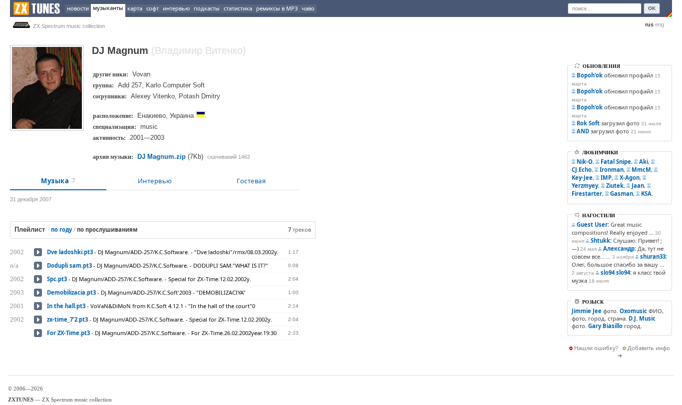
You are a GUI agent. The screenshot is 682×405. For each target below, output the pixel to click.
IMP (606, 177)
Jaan (638, 185)
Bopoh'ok (590, 75)
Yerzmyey (585, 185)
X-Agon (630, 177)
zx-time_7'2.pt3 (67, 319)
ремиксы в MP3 (277, 8)
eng (659, 24)
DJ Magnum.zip (161, 156)
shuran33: (653, 256)
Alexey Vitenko (153, 96)
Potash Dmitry (199, 96)
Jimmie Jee (587, 311)
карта (134, 8)
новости (78, 8)
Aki (643, 161)
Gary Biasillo (605, 326)
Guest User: (593, 224)
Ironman (612, 169)
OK (652, 8)
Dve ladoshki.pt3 (70, 252)
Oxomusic (633, 311)
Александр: (619, 248)
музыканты (108, 7)
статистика (238, 8)
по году (61, 229)
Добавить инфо (649, 348)
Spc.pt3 (57, 279)
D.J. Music (642, 318)
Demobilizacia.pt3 (71, 292)
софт (152, 8)
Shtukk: (601, 240)
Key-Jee (582, 177)
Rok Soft (588, 123)
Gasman (621, 193)
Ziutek (615, 185)
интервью (176, 8)
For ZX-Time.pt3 (68, 333)
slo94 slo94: (616, 272)
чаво (308, 8)
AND (583, 131)
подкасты (207, 8)
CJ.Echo (582, 169)
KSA (646, 193)
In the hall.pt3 (66, 306)
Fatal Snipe (616, 161)
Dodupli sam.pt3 (69, 265)
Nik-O (585, 161)
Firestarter (587, 193)
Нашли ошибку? (596, 348)
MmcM (641, 169)
